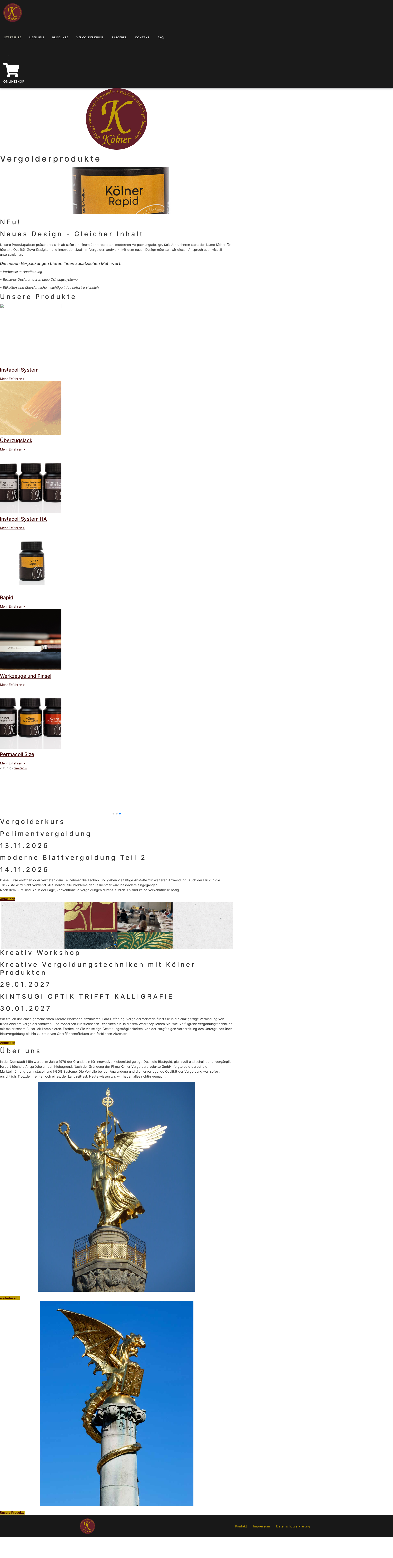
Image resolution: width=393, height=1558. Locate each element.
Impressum (261, 1526)
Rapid (6, 597)
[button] (113, 813)
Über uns (36, 37)
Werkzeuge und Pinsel (25, 676)
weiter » (20, 768)
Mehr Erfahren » (12, 379)
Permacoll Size (17, 754)
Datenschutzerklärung (293, 1526)
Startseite (12, 37)
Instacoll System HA (23, 519)
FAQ (161, 37)
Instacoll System (19, 370)
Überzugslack (16, 440)
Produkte (60, 37)
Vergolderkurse (90, 37)
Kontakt (142, 37)
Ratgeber (119, 37)
